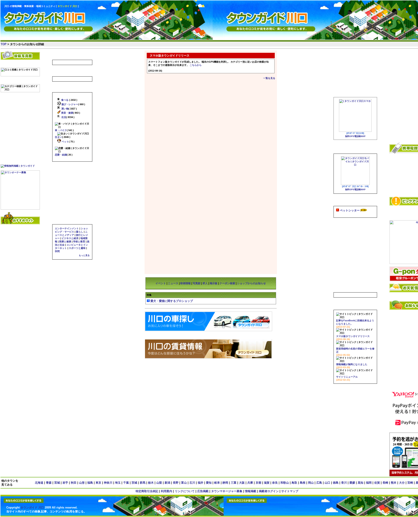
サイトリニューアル (347, 376)
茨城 (134, 482)
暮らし (79, 231)
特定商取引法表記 (147, 491)
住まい (58, 137)
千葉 (126, 482)
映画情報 (185, 283)
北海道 (39, 482)
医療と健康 (65, 241)
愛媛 (352, 482)
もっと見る (84, 255)
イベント (160, 283)
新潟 (167, 482)
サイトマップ (289, 491)
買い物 (65, 108)
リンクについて (185, 491)
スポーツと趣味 (77, 248)
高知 (360, 482)
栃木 (151, 482)
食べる (64, 100)
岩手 (65, 482)
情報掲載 (250, 491)
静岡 (225, 482)
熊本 (393, 482)
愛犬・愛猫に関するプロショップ (171, 301)
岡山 (311, 482)
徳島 (336, 482)
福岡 (369, 482)
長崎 (385, 482)
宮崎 (410, 482)
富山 (184, 482)
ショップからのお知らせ (251, 283)
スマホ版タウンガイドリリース (353, 336)
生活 (63, 117)
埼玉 (118, 482)
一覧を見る (269, 78)
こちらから (196, 65)
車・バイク (61, 130)
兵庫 (250, 482)
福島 (90, 482)
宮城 (57, 482)
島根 (302, 482)
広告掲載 (203, 491)
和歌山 (284, 482)
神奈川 (108, 482)
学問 (57, 251)
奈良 (275, 482)
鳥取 (294, 482)
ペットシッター (350, 210)
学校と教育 (79, 241)
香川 (344, 482)
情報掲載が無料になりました (351, 364)
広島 (319, 482)
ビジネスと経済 (70, 238)
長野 (176, 482)
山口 (327, 482)
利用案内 (166, 491)
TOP (4, 44)
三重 (233, 482)
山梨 (159, 482)
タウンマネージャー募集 (226, 491)
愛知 (209, 482)
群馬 (142, 482)
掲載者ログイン (269, 491)
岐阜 (217, 482)
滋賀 (267, 482)
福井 (200, 482)
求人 (205, 283)
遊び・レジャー (69, 104)
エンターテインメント (67, 228)
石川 (192, 482)
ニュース (173, 283)
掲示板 (213, 283)
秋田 (73, 482)
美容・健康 (67, 112)
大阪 (242, 482)
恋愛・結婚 (61, 154)
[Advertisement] (310, 16)
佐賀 (377, 482)
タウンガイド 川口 (32, 507)
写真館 (197, 283)
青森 (49, 482)
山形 (82, 482)
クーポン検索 (227, 283)
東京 (98, 482)
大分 (402, 482)
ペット (65, 141)
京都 (258, 482)
